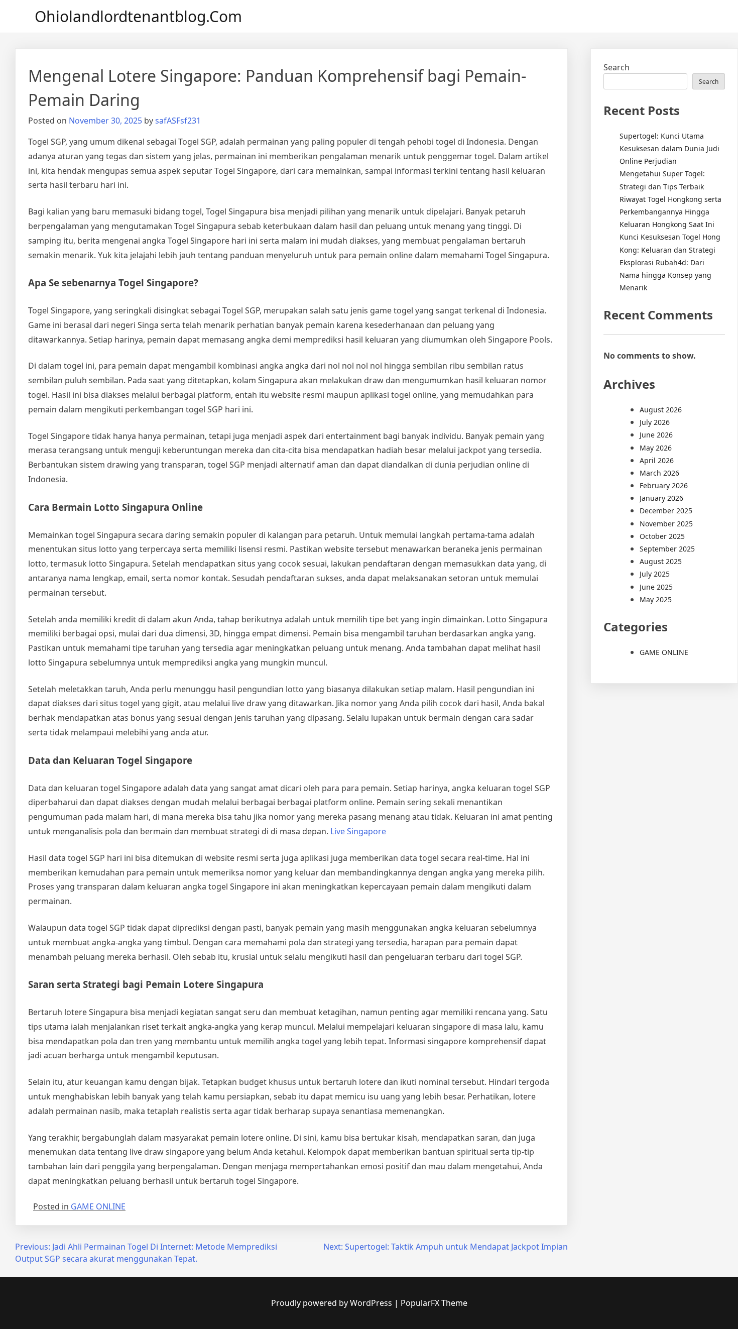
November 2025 (666, 523)
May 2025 (656, 599)
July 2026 (655, 422)
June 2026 (656, 434)
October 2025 (662, 536)
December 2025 (666, 510)
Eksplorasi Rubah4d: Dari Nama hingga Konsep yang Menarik (665, 275)
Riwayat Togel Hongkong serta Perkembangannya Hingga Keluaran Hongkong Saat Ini (670, 211)
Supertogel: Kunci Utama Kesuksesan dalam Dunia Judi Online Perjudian (669, 148)
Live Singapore (358, 831)
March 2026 (659, 473)
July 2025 (655, 574)
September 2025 (667, 548)
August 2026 (661, 409)
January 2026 (661, 498)
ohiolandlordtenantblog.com (138, 16)
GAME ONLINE (98, 1206)
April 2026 (657, 460)
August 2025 (661, 561)
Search (616, 67)
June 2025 (656, 587)
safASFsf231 (178, 120)
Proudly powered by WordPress (332, 1302)
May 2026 (656, 448)
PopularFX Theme (434, 1302)
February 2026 (664, 485)
